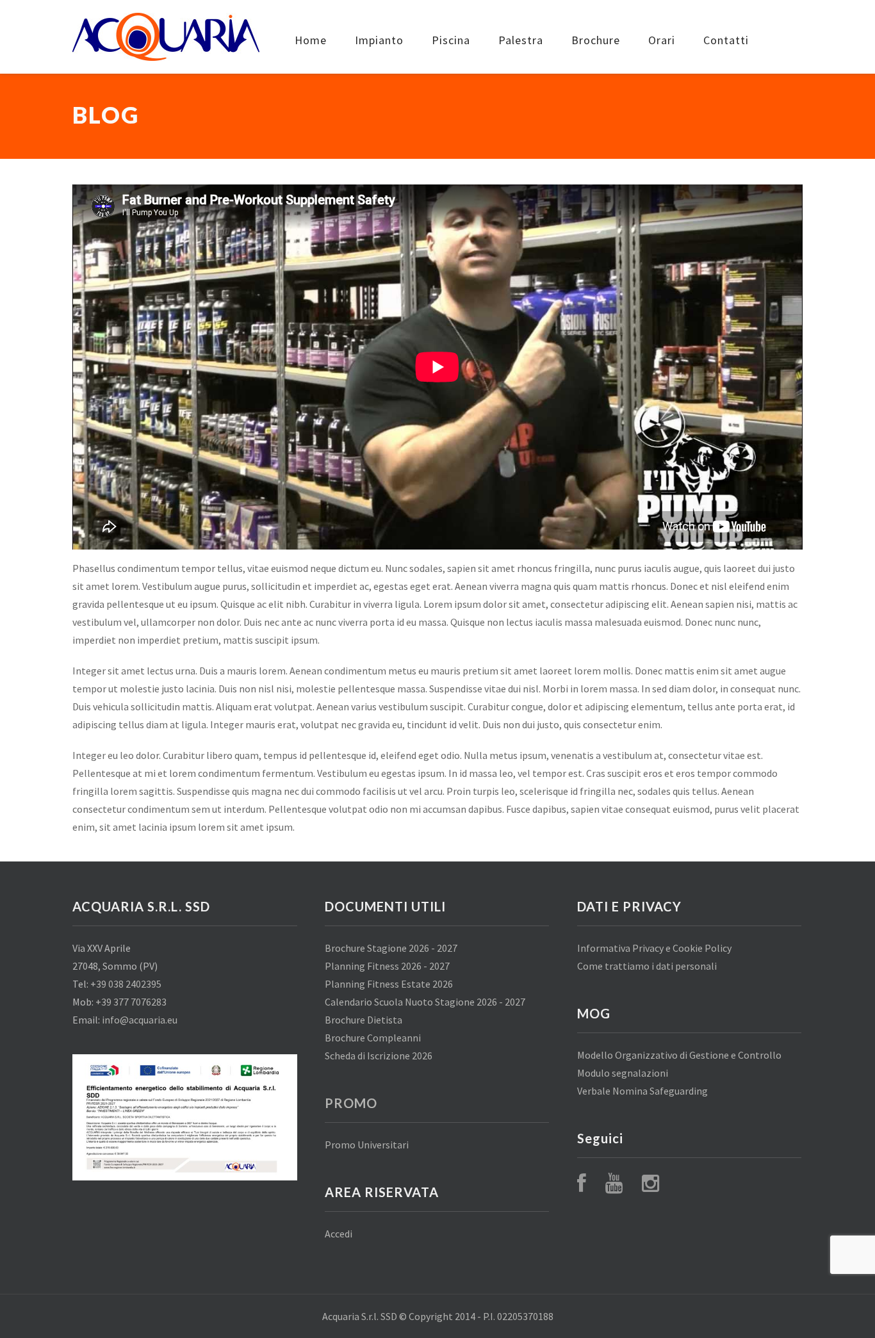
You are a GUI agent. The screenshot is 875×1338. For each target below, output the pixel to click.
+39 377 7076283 (131, 1001)
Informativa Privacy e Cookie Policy (654, 948)
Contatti (726, 40)
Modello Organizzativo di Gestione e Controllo (679, 1054)
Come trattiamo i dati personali (647, 965)
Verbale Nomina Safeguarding (642, 1090)
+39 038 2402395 (125, 983)
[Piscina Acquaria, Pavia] (165, 37)
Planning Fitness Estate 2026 (389, 983)
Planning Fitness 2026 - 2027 (387, 965)
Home (311, 40)
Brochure (595, 40)
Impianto (379, 40)
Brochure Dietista (363, 1019)
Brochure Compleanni (373, 1037)
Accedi (338, 1233)
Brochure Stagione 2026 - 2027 (391, 948)
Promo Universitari (367, 1144)
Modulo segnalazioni (622, 1072)
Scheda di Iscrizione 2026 (378, 1055)
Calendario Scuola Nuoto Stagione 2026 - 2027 (425, 1001)
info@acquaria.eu (139, 1019)
